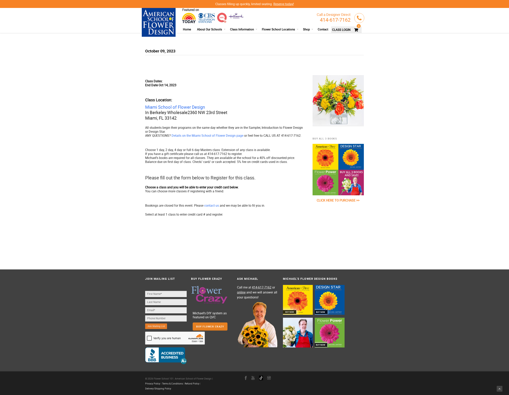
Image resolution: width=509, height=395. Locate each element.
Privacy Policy (152, 383)
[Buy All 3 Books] (338, 169)
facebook (246, 378)
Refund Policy (192, 383)
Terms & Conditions (172, 383)
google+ (261, 378)
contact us (211, 205)
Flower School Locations (278, 29)
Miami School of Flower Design (175, 107)
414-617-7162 (335, 19)
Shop (306, 29)
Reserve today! (283, 4)
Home (187, 29)
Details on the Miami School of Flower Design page (207, 135)
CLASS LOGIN (341, 30)
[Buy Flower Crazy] (212, 295)
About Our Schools (209, 29)
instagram (269, 378)
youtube (253, 378)
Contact (323, 29)
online (241, 292)
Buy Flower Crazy (210, 326)
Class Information (242, 29)
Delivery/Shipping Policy (158, 388)
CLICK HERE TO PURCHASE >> (338, 200)
